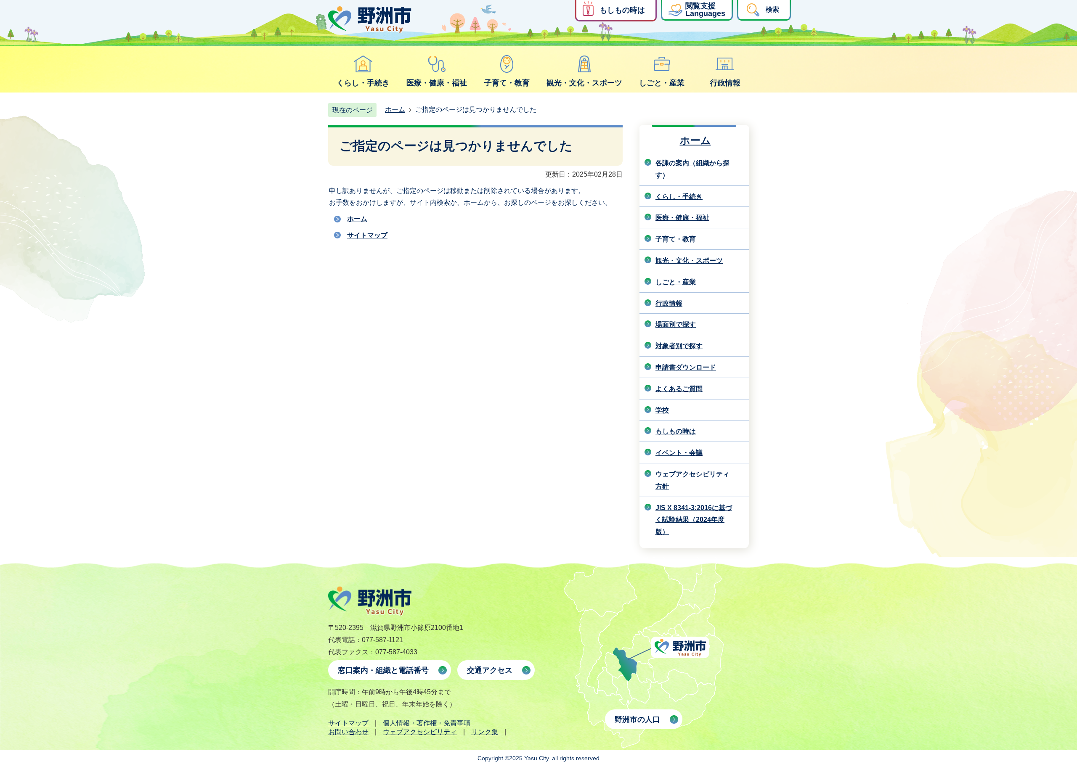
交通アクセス (489, 670)
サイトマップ (367, 235)
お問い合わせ (348, 731)
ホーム (395, 109)
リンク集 (484, 731)
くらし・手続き (363, 83)
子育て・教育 (507, 83)
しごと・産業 (661, 83)
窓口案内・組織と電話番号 (383, 670)
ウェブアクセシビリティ (420, 731)
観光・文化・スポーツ (584, 83)
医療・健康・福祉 (436, 83)
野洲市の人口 (637, 719)
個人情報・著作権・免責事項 (426, 723)
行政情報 (725, 83)
